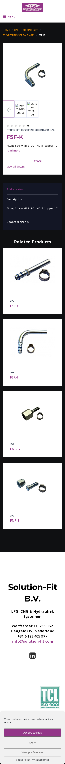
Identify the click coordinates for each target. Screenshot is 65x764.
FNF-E (15, 520)
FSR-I (14, 377)
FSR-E (14, 306)
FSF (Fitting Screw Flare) (18, 35)
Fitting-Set (30, 30)
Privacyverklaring (40, 759)
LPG (16, 30)
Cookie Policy (23, 759)
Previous (11, 86)
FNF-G (15, 449)
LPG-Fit (37, 161)
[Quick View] (28, 270)
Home (6, 30)
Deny (32, 742)
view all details (16, 166)
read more (13, 150)
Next (24, 91)
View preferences (32, 752)
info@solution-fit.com (32, 641)
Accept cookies (32, 732)
